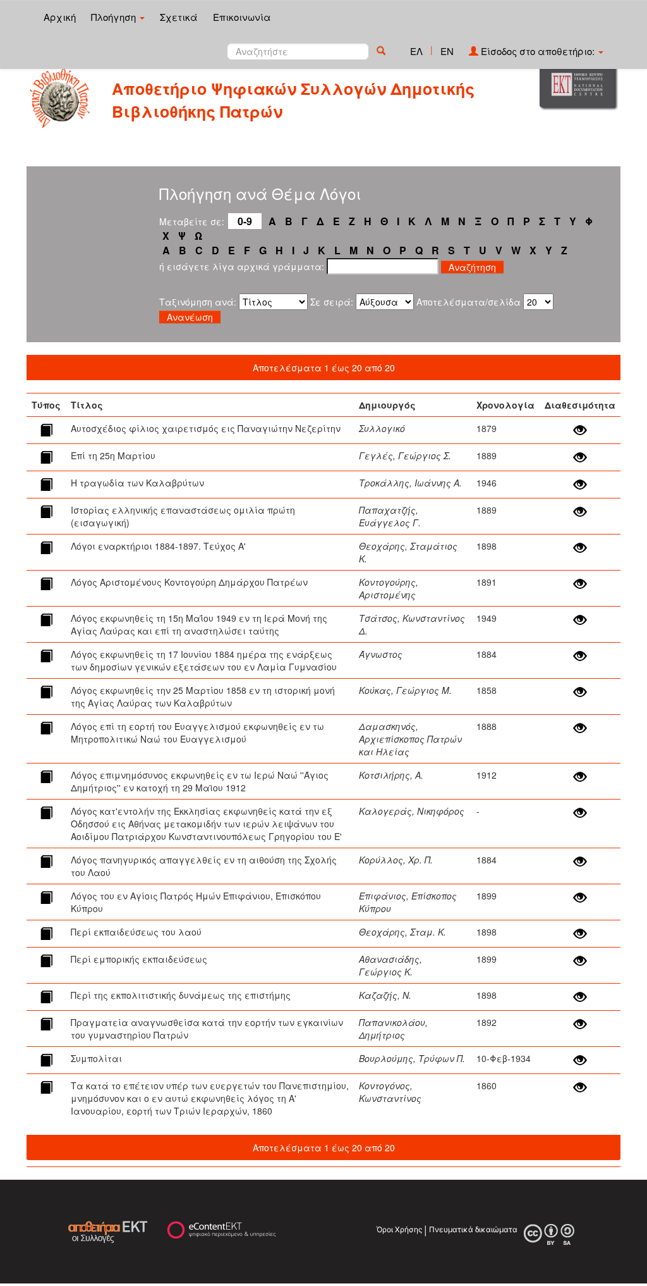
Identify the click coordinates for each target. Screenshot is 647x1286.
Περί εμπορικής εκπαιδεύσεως (139, 959)
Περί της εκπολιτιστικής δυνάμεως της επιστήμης (181, 995)
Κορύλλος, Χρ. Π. (396, 859)
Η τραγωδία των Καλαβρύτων (137, 482)
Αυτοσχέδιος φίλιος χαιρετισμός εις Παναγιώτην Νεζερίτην (206, 428)
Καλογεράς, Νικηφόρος (411, 811)
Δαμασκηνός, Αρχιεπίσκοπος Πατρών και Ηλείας (410, 739)
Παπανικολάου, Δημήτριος (393, 1028)
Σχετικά (179, 16)
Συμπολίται (96, 1058)
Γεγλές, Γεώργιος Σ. (405, 455)
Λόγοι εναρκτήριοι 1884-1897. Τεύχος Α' (158, 546)
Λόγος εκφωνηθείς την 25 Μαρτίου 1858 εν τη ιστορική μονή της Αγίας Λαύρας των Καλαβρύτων (203, 696)
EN (447, 51)
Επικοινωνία (242, 16)
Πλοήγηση (114, 16)
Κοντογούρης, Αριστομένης (388, 588)
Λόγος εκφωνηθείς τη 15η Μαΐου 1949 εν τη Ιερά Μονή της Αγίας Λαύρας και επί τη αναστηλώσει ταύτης (199, 624)
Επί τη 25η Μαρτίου (113, 455)
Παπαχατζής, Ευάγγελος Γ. (390, 516)
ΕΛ (416, 51)
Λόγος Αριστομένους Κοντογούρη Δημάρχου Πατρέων (189, 582)
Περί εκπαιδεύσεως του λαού (136, 931)
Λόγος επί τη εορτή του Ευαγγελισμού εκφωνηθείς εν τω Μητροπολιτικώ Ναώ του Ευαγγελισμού (197, 732)
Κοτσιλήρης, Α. (391, 775)
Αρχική (60, 16)
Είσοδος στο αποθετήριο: (537, 51)
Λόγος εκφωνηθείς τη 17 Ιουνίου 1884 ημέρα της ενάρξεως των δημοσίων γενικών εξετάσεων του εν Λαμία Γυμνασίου (204, 660)
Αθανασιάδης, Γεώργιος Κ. (390, 965)
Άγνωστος (380, 654)
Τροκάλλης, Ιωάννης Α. (410, 482)
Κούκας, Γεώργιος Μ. (405, 690)
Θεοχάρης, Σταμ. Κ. (402, 931)
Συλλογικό (382, 428)
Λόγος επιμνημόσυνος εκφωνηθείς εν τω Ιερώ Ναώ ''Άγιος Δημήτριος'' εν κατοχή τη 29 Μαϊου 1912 (200, 781)
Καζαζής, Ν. (385, 995)
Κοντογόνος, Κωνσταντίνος (390, 1091)
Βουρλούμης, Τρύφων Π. (412, 1058)
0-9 (245, 221)
